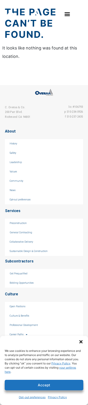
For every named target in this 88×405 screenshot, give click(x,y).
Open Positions (17, 306)
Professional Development (24, 325)
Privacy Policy (60, 363)
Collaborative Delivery (21, 241)
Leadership (16, 162)
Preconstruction (18, 223)
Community (16, 180)
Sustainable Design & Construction (29, 251)
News (12, 190)
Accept (44, 385)
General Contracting (21, 232)
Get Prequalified (18, 273)
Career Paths (16, 334)
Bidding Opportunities (22, 282)
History (13, 143)
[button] (81, 341)
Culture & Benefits (19, 315)
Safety (13, 152)
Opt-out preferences (32, 397)
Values (13, 171)
